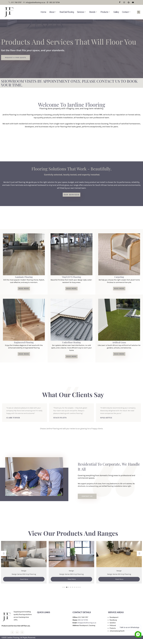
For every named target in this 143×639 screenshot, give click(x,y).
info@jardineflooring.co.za (86, 623)
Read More (24, 579)
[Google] (128, 2)
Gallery (116, 12)
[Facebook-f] (12, 632)
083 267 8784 (83, 620)
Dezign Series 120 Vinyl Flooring (71, 574)
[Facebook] (119, 2)
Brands (92, 12)
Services (80, 12)
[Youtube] (133, 2)
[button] (138, 12)
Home (43, 12)
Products (104, 12)
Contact (125, 12)
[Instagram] (124, 2)
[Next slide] (139, 553)
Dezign (23, 571)
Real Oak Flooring (67, 12)
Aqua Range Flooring (119, 571)
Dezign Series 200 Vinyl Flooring (24, 574)
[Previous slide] (3, 553)
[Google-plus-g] (17, 632)
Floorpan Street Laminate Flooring (119, 574)
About (51, 12)
